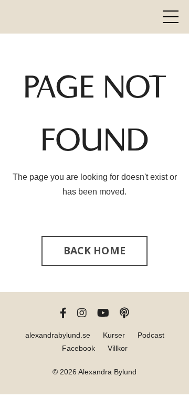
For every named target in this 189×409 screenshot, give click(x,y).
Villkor (118, 348)
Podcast (151, 335)
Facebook (78, 348)
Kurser (114, 335)
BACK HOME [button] (94, 250)
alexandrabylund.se (57, 335)
